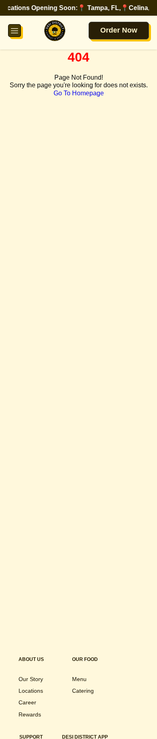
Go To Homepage (79, 93)
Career (27, 702)
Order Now (118, 30)
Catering (83, 691)
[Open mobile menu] (14, 30)
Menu (79, 679)
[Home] (55, 30)
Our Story (31, 679)
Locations (31, 691)
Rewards (30, 714)
